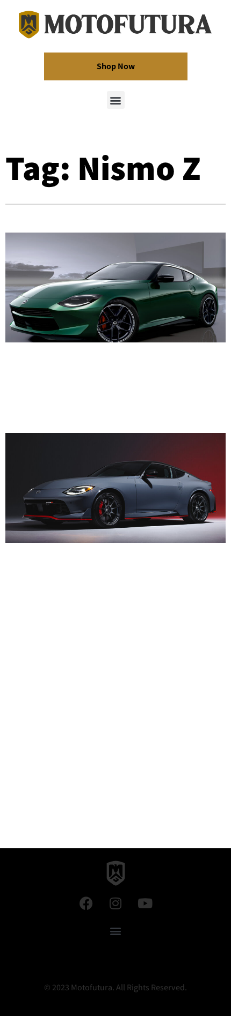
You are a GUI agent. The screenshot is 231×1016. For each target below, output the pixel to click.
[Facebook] (86, 903)
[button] (116, 100)
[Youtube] (145, 903)
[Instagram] (115, 903)
